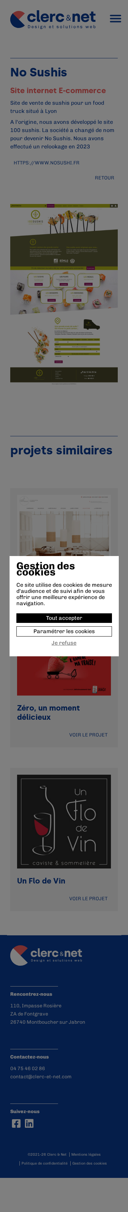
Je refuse (64, 643)
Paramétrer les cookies (64, 631)
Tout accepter (64, 618)
